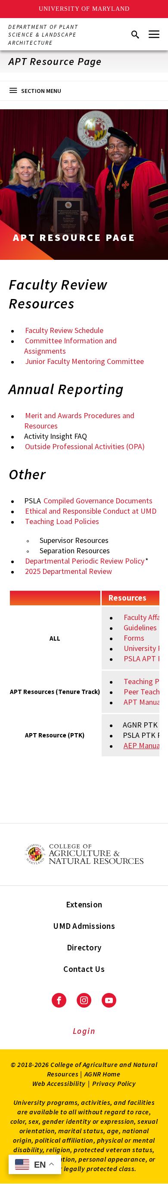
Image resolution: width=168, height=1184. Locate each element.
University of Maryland (84, 9)
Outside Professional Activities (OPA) (85, 446)
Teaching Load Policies (62, 521)
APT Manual (143, 702)
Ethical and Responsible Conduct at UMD (90, 511)
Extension (84, 904)
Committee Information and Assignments (70, 346)
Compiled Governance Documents (98, 501)
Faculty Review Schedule (64, 330)
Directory (84, 947)
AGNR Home (102, 1074)
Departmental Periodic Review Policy (84, 561)
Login (84, 1031)
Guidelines (140, 627)
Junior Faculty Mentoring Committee (84, 361)
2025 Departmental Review (68, 571)
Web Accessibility (59, 1083)
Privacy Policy (114, 1083)
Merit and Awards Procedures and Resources (79, 420)
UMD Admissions (84, 926)
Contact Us (84, 969)
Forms (134, 638)
